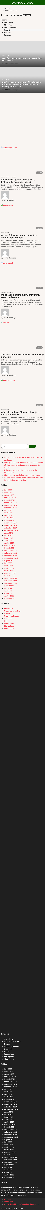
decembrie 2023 (10, 550)
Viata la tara (9, 628)
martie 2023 (9, 571)
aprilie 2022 (9, 593)
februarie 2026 (10, 498)
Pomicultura (9, 623)
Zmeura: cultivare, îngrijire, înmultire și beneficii (22, 355)
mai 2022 (8, 591)
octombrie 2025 (10, 508)
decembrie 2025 (10, 503)
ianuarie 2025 (9, 520)
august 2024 (9, 533)
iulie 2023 (8, 563)
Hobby (7, 621)
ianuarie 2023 (9, 576)
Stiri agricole (9, 626)
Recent (7, 30)
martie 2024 (9, 543)
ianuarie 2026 (9, 500)
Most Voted (8, 22)
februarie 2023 (10, 573)
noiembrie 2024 (10, 525)
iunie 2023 (8, 566)
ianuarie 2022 (9, 598)
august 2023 (9, 561)
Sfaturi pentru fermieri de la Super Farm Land (22, 475)
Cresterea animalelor (8, 177)
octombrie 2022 (10, 583)
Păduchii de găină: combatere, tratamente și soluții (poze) (18, 180)
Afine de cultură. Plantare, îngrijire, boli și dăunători (20, 413)
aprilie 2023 (9, 568)
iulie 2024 (8, 535)
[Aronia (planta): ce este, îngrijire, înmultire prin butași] (22, 217)
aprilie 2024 (9, 540)
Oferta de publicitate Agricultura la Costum (21, 1204)
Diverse (7, 613)
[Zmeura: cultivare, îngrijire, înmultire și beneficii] (22, 335)
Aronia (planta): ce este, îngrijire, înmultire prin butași (19, 236)
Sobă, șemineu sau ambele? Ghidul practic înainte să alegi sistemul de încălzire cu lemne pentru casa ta (21, 84)
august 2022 (9, 586)
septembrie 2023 (11, 558)
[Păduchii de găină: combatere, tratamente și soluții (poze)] (22, 161)
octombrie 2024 (10, 528)
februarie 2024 (10, 545)
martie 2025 (9, 518)
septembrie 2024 (11, 530)
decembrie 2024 (10, 523)
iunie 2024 (8, 538)
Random (7, 35)
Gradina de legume (7, 292)
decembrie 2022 (10, 578)
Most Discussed (10, 27)
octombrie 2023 (10, 556)
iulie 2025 (8, 510)
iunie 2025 (8, 513)
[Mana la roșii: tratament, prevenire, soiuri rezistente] (22, 276)
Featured (7, 32)
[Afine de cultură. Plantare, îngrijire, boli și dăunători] (22, 393)
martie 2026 (9, 495)
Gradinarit (8, 618)
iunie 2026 (8, 493)
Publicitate (8, 1202)
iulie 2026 (8, 490)
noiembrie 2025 (10, 505)
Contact (7, 1199)
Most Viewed (9, 25)
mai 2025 (8, 515)
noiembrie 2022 (10, 581)
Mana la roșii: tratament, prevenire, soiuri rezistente (20, 296)
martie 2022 (9, 596)
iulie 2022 (8, 588)
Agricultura (22, 2)
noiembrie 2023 (10, 553)
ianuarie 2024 (9, 548)
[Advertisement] (22, 121)
